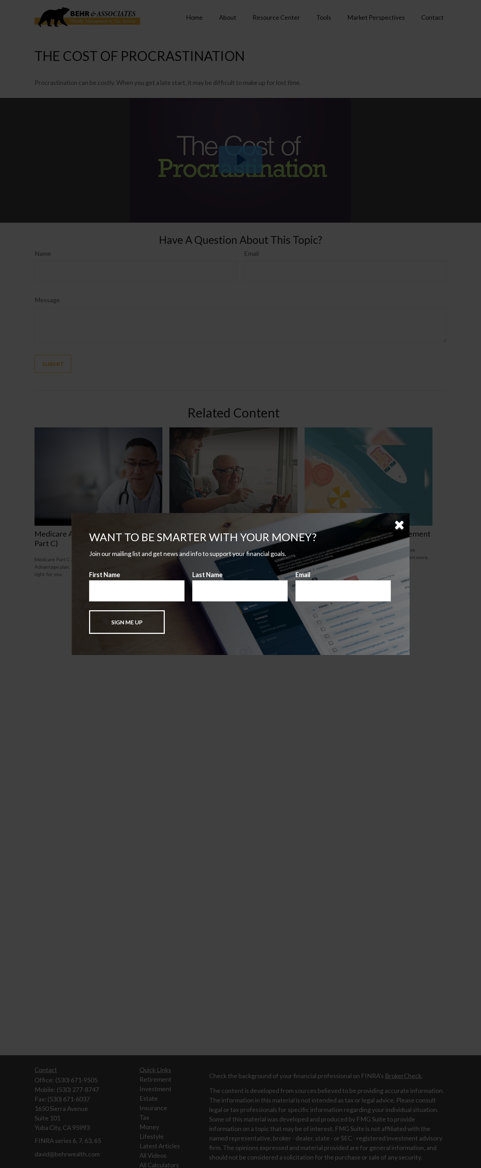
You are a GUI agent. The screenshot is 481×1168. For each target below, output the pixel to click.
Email (303, 575)
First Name (104, 575)
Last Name (207, 575)
